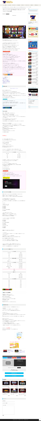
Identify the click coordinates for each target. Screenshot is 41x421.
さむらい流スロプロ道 (31, 103)
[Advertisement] (28, 2)
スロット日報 (30, 102)
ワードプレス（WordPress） (6, 71)
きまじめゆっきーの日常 (31, 101)
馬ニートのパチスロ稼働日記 (32, 100)
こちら (31, 23)
